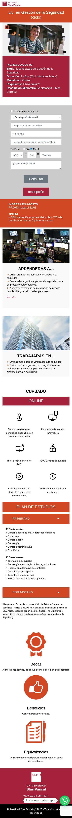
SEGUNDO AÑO (23, 592)
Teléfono (15, 149)
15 (38, 154)
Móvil (35, 149)
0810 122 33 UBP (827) (36, 795)
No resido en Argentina (25, 111)
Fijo (27, 149)
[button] (65, 801)
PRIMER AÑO (21, 518)
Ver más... (12, 297)
